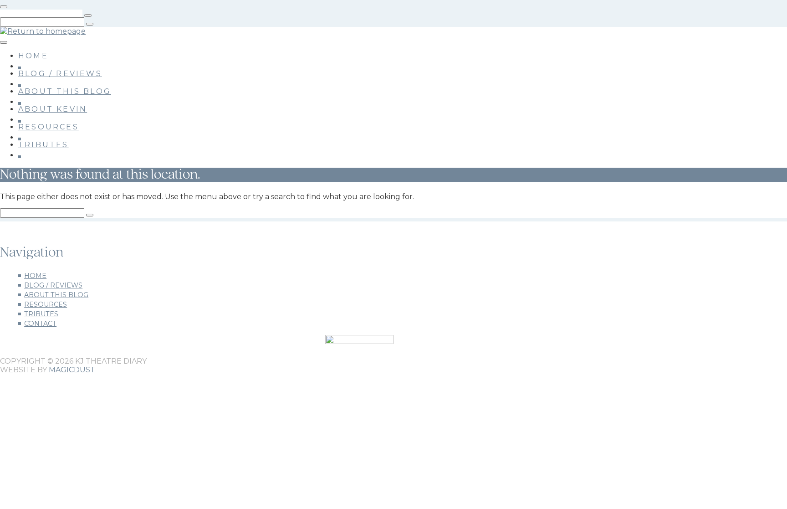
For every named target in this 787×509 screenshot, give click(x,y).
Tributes (43, 144)
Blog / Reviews (60, 73)
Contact (40, 323)
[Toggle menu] (3, 42)
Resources (48, 127)
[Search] (88, 15)
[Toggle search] (3, 6)
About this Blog (64, 91)
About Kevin (52, 109)
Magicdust (72, 369)
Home (33, 55)
